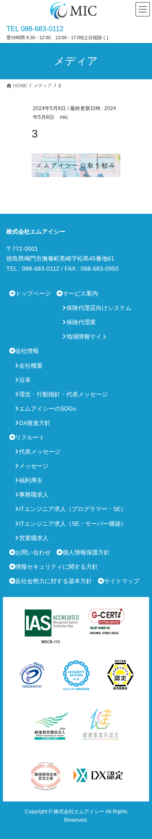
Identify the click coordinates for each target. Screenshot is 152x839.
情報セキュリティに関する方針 (56, 566)
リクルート (30, 437)
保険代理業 (81, 322)
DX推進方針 (35, 423)
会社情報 (27, 350)
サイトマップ (121, 581)
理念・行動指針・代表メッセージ (63, 394)
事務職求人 (34, 494)
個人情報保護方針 (86, 552)
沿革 (25, 379)
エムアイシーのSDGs (47, 408)
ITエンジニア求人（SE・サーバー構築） (73, 523)
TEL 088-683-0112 (34, 29)
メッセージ (34, 466)
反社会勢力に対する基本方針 (53, 581)
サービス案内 (80, 293)
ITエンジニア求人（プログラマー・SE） (73, 509)
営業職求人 (34, 538)
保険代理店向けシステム (98, 307)
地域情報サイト (87, 336)
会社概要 (31, 365)
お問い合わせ (33, 552)
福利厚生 (31, 480)
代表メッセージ (39, 451)
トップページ (33, 293)
